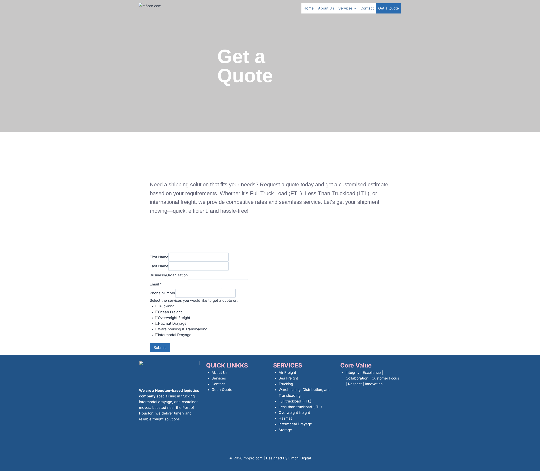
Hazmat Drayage (172, 323)
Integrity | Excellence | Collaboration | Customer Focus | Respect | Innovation (372, 378)
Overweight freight (294, 412)
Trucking (286, 384)
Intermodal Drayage (174, 335)
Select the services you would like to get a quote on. (194, 300)
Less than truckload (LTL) (300, 407)
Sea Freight (288, 378)
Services (219, 378)
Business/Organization (169, 275)
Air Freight (287, 372)
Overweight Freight (174, 318)
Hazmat (285, 418)
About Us (326, 8)
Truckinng (166, 306)
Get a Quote (388, 8)
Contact (367, 8)
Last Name (159, 266)
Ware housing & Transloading (182, 329)
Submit (160, 347)
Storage (285, 430)
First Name (159, 257)
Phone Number (162, 293)
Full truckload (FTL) (295, 401)
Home (309, 8)
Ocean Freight (170, 312)
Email (156, 284)
